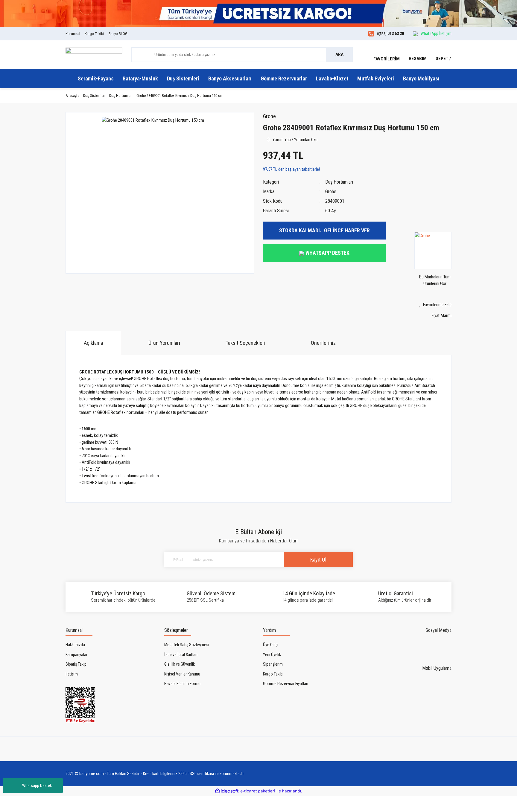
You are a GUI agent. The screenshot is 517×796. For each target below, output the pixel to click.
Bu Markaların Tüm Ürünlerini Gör (435, 280)
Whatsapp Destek (37, 785)
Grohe (269, 116)
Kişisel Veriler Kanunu (182, 674)
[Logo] (94, 54)
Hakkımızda (75, 644)
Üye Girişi (270, 644)
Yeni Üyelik (272, 654)
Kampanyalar (76, 654)
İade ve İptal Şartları (180, 654)
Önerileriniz (323, 343)
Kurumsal (73, 33)
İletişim (72, 674)
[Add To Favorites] (423, 305)
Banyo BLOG (118, 33)
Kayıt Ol (318, 559)
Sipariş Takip (76, 664)
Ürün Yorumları (164, 343)
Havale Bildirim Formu (182, 683)
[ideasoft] (227, 791)
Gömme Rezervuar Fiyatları (285, 683)
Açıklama (93, 343)
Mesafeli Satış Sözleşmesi (186, 644)
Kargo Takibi (94, 33)
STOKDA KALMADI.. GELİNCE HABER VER (324, 230)
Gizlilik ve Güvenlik (179, 664)
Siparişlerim (273, 664)
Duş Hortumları (339, 182)
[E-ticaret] (257, 791)
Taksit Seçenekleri (245, 343)
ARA (339, 54)
